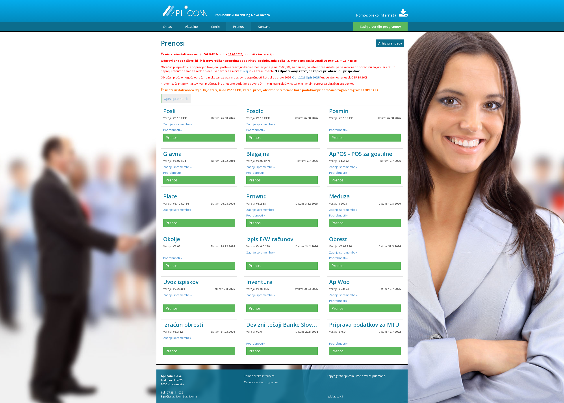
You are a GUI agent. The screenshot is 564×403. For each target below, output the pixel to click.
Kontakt (264, 26)
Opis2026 (298, 77)
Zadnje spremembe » (177, 124)
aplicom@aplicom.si (185, 396)
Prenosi (239, 26)
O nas (167, 26)
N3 (341, 396)
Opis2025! (313, 77)
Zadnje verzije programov (380, 26)
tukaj (244, 71)
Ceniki (215, 26)
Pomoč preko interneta (259, 376)
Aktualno (191, 26)
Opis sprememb (176, 98)
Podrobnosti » (172, 130)
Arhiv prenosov (390, 43)
